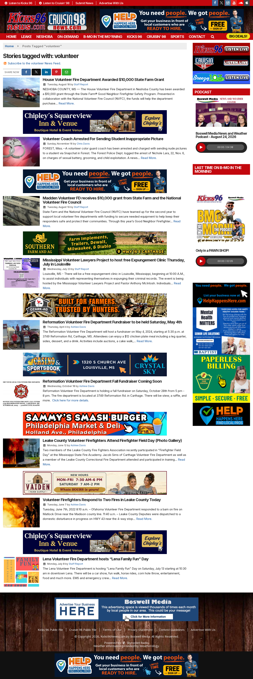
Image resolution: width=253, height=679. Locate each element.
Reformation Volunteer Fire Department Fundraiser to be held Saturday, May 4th (112, 322)
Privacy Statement (140, 630)
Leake (26, 37)
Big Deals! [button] (238, 36)
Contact (197, 37)
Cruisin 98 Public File (82, 630)
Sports (177, 37)
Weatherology (149, 646)
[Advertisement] (172, 21)
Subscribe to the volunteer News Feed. (34, 63)
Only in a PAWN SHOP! (212, 251)
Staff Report (81, 84)
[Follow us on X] (221, 3)
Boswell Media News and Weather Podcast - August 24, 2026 (221, 135)
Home (11, 37)
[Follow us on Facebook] (215, 3)
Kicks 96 (134, 37)
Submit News (84, 3)
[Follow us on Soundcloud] (240, 3)
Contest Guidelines (172, 630)
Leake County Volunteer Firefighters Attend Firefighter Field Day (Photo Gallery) (112, 440)
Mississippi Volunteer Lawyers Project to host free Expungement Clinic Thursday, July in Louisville (114, 262)
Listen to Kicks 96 (20, 3)
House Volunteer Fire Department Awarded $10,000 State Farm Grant (103, 79)
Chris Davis (83, 143)
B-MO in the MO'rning (102, 37)
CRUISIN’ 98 (156, 37)
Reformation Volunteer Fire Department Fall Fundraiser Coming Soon (102, 381)
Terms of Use (112, 630)
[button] (212, 37)
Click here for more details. (70, 400)
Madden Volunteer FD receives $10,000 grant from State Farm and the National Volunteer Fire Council (112, 200)
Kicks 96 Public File (50, 630)
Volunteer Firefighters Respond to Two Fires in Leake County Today (102, 499)
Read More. (67, 103)
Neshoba (44, 37)
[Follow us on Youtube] (234, 3)
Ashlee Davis (78, 326)
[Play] (201, 147)
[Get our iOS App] (247, 3)
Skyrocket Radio (137, 643)
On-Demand (68, 37)
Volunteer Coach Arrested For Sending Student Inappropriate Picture (103, 138)
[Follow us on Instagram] (228, 3)
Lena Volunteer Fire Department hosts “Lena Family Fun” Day (95, 559)
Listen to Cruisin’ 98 (55, 3)
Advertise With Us (111, 3)
